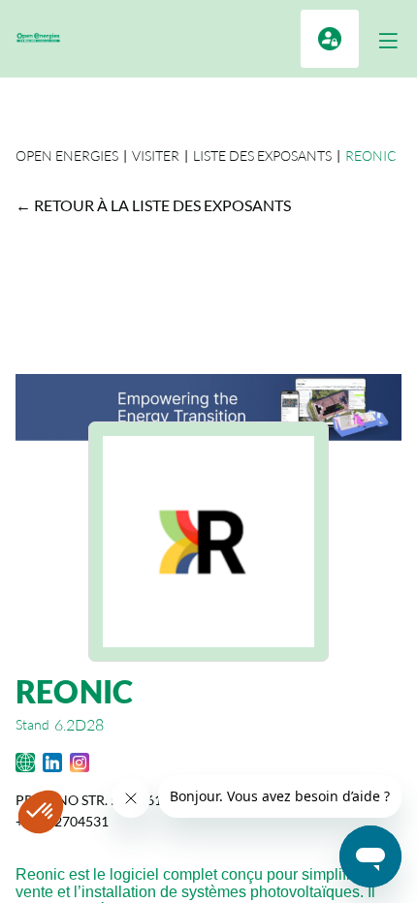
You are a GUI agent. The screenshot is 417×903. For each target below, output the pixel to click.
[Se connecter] (330, 39)
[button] (388, 41)
